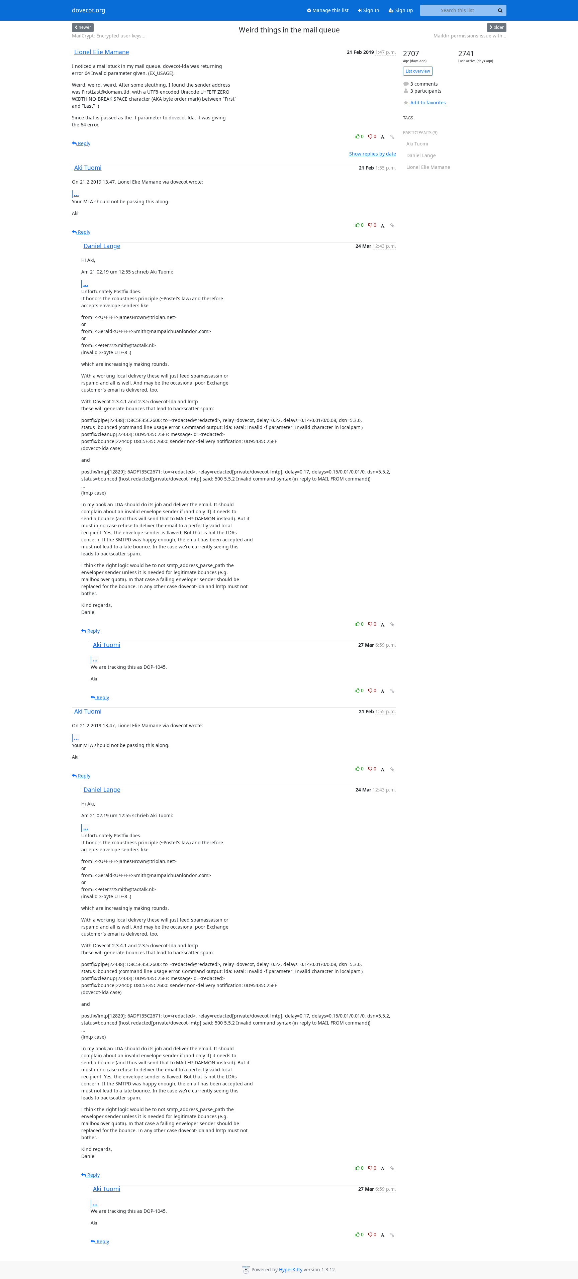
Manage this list (330, 10)
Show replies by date (372, 153)
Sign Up (403, 10)
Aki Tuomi (88, 168)
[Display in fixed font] (382, 137)
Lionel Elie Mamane (101, 52)
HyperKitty (290, 1269)
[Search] (500, 10)
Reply (83, 143)
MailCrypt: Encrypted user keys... (109, 35)
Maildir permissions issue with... (470, 35)
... (76, 194)
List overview (418, 71)
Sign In (370, 10)
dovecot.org (88, 10)
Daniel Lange (102, 246)
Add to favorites (428, 102)
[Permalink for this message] (392, 136)
